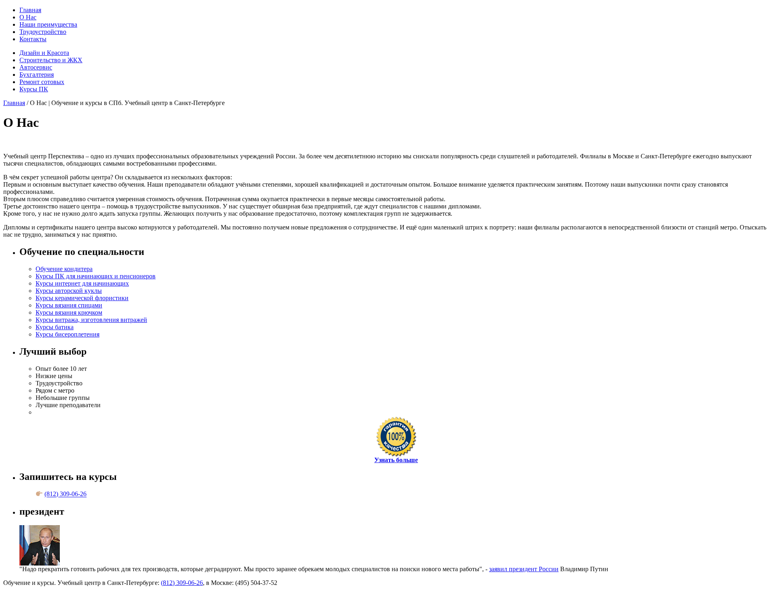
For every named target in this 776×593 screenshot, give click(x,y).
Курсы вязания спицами (69, 305)
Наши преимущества (48, 24)
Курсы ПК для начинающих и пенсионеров (96, 276)
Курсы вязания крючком (69, 312)
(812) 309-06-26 (65, 494)
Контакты (32, 39)
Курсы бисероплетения (67, 334)
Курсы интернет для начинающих (82, 283)
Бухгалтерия (36, 74)
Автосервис (35, 67)
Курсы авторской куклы (69, 290)
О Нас (27, 17)
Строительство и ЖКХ (50, 60)
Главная (30, 9)
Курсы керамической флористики (82, 297)
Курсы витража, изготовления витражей (91, 319)
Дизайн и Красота (44, 52)
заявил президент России (524, 569)
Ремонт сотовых (41, 81)
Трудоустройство (42, 31)
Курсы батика (55, 327)
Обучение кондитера (64, 268)
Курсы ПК (33, 89)
